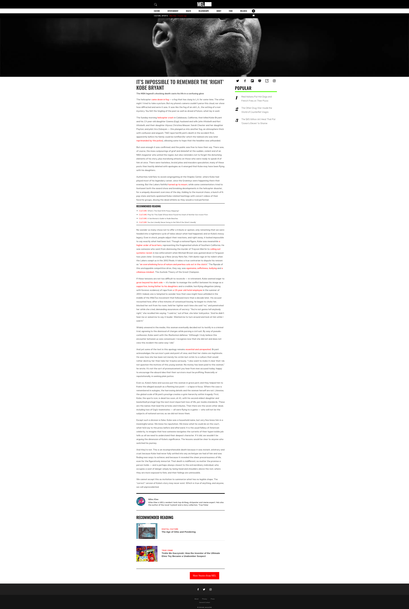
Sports (165, 16)
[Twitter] (237, 81)
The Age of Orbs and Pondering (179, 532)
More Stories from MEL (204, 575)
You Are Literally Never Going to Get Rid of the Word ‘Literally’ (167, 222)
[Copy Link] (267, 81)
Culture (157, 11)
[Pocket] (260, 81)
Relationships (204, 11)
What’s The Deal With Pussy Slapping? (159, 211)
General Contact (204, 602)
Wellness (243, 11)
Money (219, 11)
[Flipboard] (252, 81)
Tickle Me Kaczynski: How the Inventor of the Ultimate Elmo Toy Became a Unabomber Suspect (191, 554)
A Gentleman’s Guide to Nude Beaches (158, 218)
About (196, 599)
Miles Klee (172, 16)
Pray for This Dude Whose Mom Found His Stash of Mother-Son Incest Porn (173, 215)
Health (188, 11)
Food (231, 11)
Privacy (204, 599)
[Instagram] (274, 81)
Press (213, 599)
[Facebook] (245, 81)
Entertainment (173, 11)
